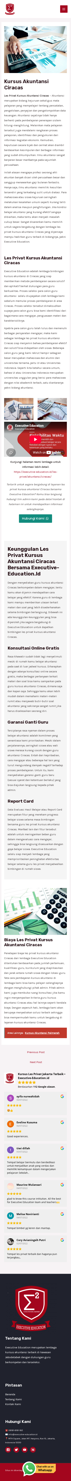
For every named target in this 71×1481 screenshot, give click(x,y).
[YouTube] (25, 1450)
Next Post (36, 1062)
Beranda (10, 1394)
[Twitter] (16, 1450)
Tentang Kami (13, 1399)
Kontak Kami (13, 1404)
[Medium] (33, 1450)
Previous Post (36, 1052)
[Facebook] (8, 1450)
